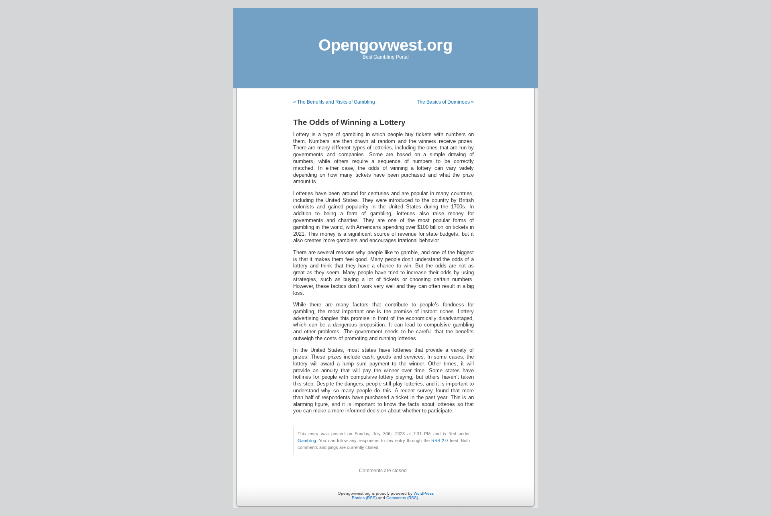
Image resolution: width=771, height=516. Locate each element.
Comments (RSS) (402, 498)
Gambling (307, 440)
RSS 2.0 (439, 440)
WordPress (424, 493)
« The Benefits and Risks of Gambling (334, 102)
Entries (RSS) (364, 498)
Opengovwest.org (385, 45)
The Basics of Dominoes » (445, 102)
